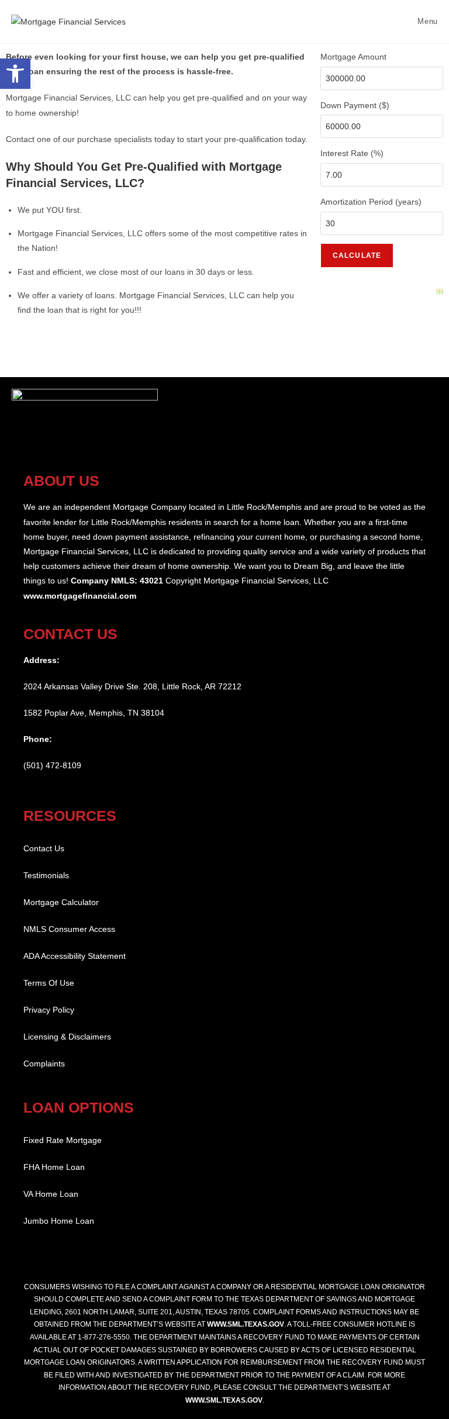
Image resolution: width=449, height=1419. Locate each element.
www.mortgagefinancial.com (79, 595)
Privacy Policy (48, 1009)
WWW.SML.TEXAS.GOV (245, 1324)
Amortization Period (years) (371, 201)
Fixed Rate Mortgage (62, 1140)
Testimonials (46, 875)
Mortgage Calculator (61, 902)
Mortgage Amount (353, 56)
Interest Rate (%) (352, 153)
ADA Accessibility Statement (74, 956)
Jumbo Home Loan (58, 1220)
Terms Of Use (48, 983)
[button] (15, 73)
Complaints (44, 1063)
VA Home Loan (50, 1194)
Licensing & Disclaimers (67, 1036)
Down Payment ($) (354, 105)
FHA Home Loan (54, 1167)
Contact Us (43, 848)
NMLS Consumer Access (69, 929)
